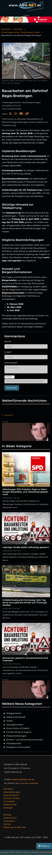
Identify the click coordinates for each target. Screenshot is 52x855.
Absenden (11, 388)
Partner (7, 824)
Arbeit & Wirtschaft (15, 717)
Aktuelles (18, 29)
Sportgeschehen (14, 724)
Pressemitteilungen (16, 736)
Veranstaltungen (11, 792)
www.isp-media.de (29, 783)
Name (7, 341)
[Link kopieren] (27, 114)
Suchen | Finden (11, 798)
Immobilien (9, 801)
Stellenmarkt (10, 804)
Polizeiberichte (13, 743)
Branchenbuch (11, 795)
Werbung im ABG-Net (14, 827)
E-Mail (7, 352)
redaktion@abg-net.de (22, 779)
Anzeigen (8, 808)
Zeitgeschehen (14, 713)
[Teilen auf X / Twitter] (10, 114)
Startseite (5, 29)
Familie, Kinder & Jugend (18, 732)
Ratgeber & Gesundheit (18, 747)
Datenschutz (10, 818)
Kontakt (7, 815)
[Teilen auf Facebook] (21, 114)
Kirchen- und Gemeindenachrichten (24, 739)
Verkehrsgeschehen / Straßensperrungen (20, 32)
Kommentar (11, 363)
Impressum (9, 821)
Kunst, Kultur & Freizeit (17, 728)
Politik (9, 721)
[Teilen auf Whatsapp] (16, 114)
